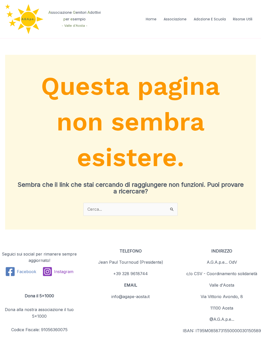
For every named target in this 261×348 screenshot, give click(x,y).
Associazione (175, 19)
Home (151, 19)
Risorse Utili (242, 19)
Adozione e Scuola (210, 19)
